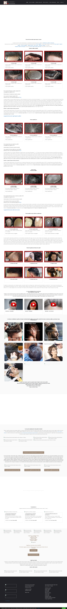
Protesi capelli (45, 2)
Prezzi (58, 2)
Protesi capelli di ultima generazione (35, 46)
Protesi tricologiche (24, 45)
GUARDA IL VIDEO (8, 520)
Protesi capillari (38, 44)
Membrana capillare (42, 45)
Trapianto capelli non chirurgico (20, 46)
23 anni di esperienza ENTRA (33, 554)
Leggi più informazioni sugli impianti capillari (12, 116)
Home (27, 2)
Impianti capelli (30, 45)
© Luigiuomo (7, 600)
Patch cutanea (31, 2)
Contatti (62, 2)
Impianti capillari (39, 2)
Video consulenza (52, 2)
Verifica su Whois (33, 550)
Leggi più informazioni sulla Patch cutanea (12, 209)
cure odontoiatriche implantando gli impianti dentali (29, 432)
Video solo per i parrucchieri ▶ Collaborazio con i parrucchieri (33, 452)
